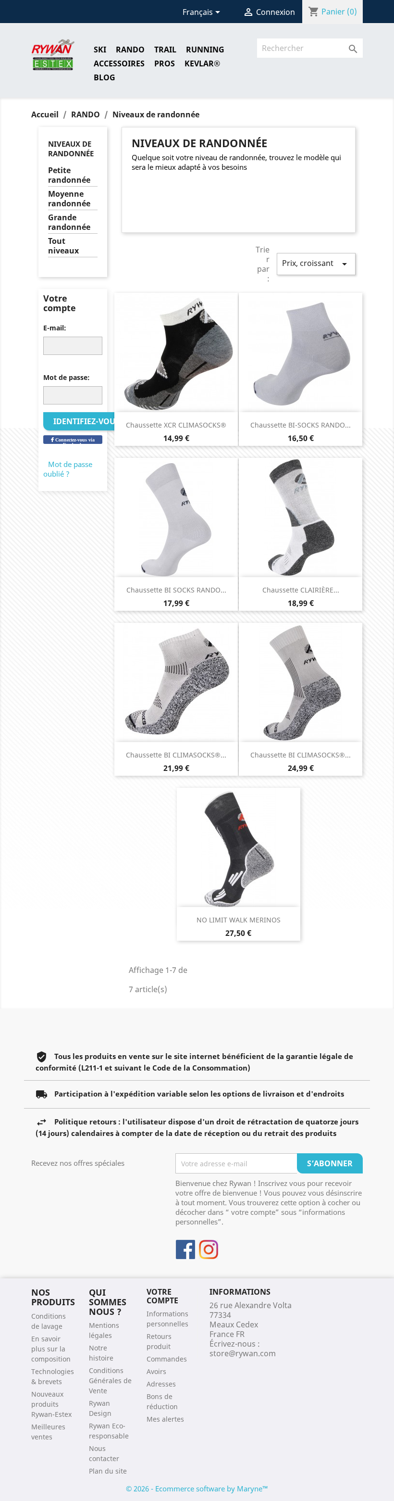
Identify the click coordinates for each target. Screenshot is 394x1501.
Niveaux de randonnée (71, 148)
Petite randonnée (69, 175)
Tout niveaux (63, 246)
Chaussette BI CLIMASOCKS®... (176, 754)
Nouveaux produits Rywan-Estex (51, 1404)
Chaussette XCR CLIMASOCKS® (176, 424)
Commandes (167, 1358)
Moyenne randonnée (69, 199)
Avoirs (156, 1371)
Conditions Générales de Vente (110, 1380)
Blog (104, 77)
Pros (164, 63)
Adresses (161, 1383)
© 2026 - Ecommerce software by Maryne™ (197, 1488)
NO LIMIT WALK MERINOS (239, 919)
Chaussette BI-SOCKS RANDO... (300, 424)
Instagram (208, 1249)
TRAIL (165, 49)
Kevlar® (202, 63)
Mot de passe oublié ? (67, 469)
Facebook (185, 1249)
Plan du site (108, 1471)
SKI (100, 49)
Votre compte (162, 1296)
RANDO (130, 49)
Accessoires (119, 63)
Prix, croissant (316, 264)
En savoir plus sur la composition (51, 1348)
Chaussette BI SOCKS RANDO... (176, 589)
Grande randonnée (69, 222)
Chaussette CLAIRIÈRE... (300, 589)
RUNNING (205, 49)
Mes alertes (165, 1419)
